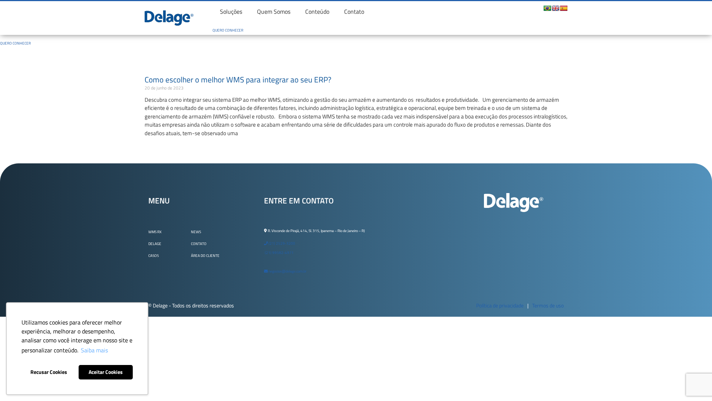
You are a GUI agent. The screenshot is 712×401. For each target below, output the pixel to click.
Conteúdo (317, 11)
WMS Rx (155, 232)
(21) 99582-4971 (279, 252)
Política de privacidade (500, 305)
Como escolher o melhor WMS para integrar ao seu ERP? (238, 79)
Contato (354, 11)
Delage (154, 244)
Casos (153, 255)
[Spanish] (563, 8)
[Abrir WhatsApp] (693, 382)
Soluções (231, 11)
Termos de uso (548, 305)
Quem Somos (273, 11)
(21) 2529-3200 (281, 243)
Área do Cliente (205, 255)
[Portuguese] (547, 8)
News (196, 232)
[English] (555, 8)
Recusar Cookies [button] (48, 372)
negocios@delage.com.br (287, 271)
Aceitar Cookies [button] (106, 372)
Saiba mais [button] (94, 350)
